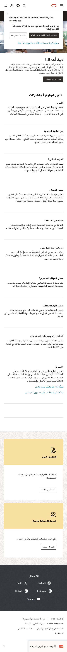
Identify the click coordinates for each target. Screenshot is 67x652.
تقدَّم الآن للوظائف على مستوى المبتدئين (44, 392)
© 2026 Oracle (57, 618)
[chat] (61, 646)
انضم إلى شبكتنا (49, 546)
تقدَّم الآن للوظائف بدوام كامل (49, 386)
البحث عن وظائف (49, 489)
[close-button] (4, 646)
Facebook (41, 583)
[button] (61, 6)
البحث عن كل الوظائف (53, 79)
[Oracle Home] (54, 5)
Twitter (19, 583)
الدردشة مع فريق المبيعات (42, 646)
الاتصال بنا (59, 633)
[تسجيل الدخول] (12, 6)
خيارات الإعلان (39, 623)
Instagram (42, 591)
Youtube (31, 599)
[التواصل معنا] (5, 6)
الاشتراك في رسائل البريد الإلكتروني (50, 628)
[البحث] (24, 6)
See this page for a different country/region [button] (38, 43)
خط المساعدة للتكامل (26, 628)
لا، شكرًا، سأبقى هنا (18, 35)
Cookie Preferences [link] (55, 623)
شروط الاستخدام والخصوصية (34, 618)
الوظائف (27, 623)
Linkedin (19, 591)
